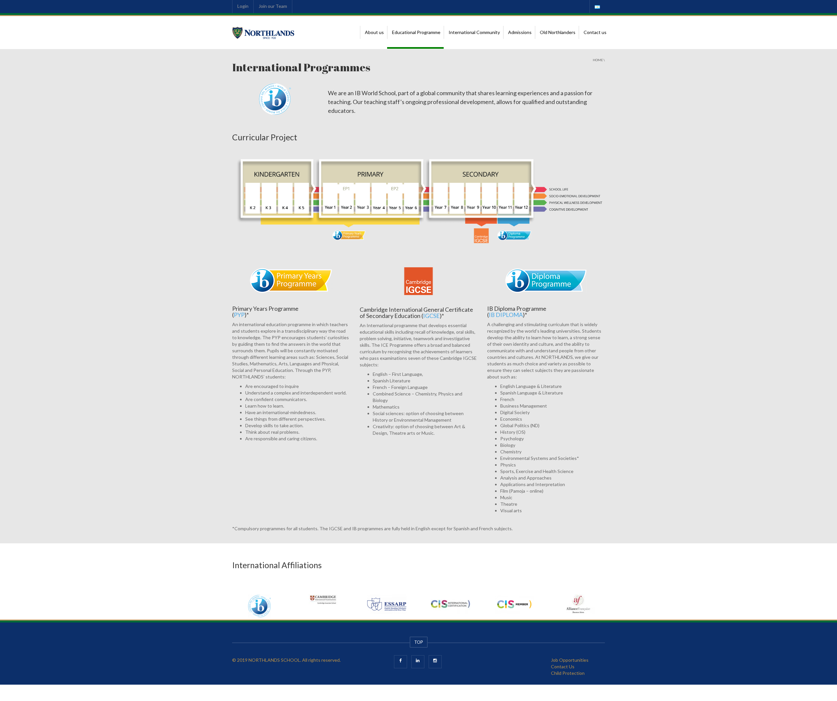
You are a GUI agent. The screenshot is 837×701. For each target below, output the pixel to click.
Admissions (520, 32)
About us (374, 32)
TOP (418, 642)
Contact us (595, 32)
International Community (474, 32)
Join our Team (273, 6)
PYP (239, 314)
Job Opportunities (570, 660)
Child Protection (568, 673)
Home (598, 60)
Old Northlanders (557, 32)
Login (242, 6)
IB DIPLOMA (506, 314)
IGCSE (431, 315)
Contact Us (562, 666)
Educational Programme (416, 32)
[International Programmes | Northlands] (263, 32)
